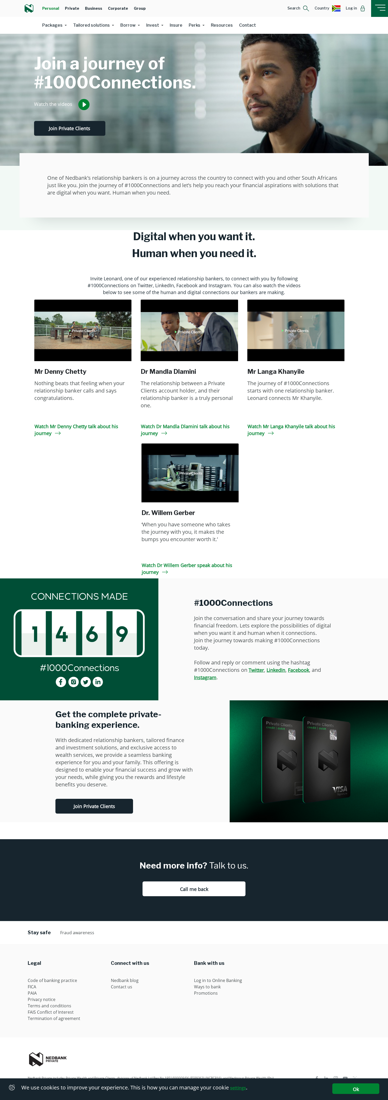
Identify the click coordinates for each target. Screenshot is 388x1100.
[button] (298, 8)
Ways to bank (207, 987)
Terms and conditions (49, 1006)
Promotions (206, 993)
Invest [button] (152, 25)
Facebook (298, 670)
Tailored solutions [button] (91, 25)
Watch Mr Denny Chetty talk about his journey (76, 429)
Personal (50, 8)
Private (72, 8)
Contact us (121, 987)
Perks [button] (194, 25)
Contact (247, 25)
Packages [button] (52, 25)
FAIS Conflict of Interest (51, 1012)
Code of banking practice (52, 980)
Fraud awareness (77, 933)
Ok (356, 1089)
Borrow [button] (128, 25)
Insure (176, 25)
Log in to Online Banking (218, 980)
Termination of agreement (54, 1018)
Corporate (118, 8)
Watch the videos (54, 104)
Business (93, 8)
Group (140, 8)
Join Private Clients (69, 128)
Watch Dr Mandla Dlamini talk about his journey (185, 429)
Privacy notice (41, 999)
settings (238, 1088)
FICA (32, 987)
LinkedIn (276, 670)
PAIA (32, 993)
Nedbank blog (125, 980)
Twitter (256, 670)
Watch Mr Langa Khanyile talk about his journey (291, 429)
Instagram (205, 677)
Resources (222, 25)
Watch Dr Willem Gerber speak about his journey (187, 568)
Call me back (194, 889)
